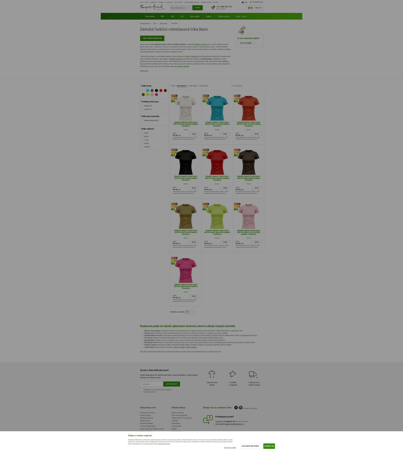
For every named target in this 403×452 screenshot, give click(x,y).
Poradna (161, 2)
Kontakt (215, 2)
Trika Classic (163, 23)
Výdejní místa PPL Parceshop (181, 418)
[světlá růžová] (152, 94)
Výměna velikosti (145, 415)
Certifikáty (175, 421)
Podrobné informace (164, 444)
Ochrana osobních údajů (148, 426)
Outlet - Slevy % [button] (241, 16)
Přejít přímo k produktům (152, 38)
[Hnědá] (165, 90)
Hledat (197, 7)
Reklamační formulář (146, 418)
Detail (194, 134)
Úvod (141, 2)
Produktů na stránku (177, 312)
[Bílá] (143, 90)
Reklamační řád (145, 421)
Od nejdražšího (203, 86)
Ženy (154, 23)
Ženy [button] (172, 16)
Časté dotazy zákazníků (179, 415)
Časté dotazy (178, 2)
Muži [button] (162, 16)
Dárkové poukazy (224, 16)
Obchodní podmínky (146, 423)
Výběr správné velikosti (191, 2)
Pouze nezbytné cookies (250, 446)
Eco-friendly (169, 2)
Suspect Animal (145, 23)
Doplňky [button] (208, 16)
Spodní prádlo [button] (194, 16)
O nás (146, 2)
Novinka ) (148, 106)
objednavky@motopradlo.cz (234, 424)
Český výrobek (176, 426)
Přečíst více (144, 71)
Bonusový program (178, 413)
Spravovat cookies (230, 448)
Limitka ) (148, 109)
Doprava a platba (206, 2)
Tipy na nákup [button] (149, 16)
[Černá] (156, 90)
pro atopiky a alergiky (182, 66)
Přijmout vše (269, 446)
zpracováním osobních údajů (160, 390)
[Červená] (160, 90)
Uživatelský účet (257, 2)
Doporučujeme (182, 86)
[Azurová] (147, 90)
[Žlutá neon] (147, 94)
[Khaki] (143, 94)
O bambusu (153, 2)
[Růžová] (156, 94)
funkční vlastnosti (192, 56)
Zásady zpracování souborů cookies (152, 429)
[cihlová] (152, 90)
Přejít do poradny (246, 43)
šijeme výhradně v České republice (185, 347)
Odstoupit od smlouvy (250, 408)
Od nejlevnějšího (193, 86)
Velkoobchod (176, 423)
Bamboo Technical (201, 44)
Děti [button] (182, 16)
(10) (151, 120)
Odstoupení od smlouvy (147, 413)
